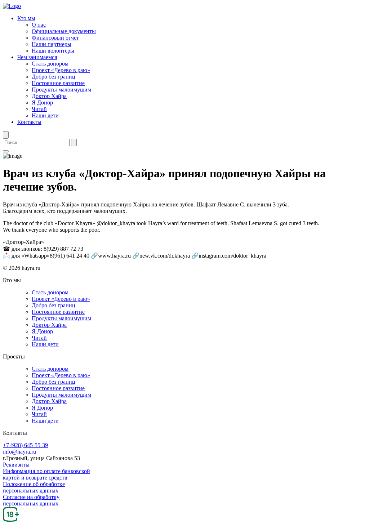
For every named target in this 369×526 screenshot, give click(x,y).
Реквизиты (16, 465)
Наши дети (45, 115)
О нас (39, 25)
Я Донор (42, 102)
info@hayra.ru (19, 452)
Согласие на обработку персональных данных (31, 500)
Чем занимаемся (37, 57)
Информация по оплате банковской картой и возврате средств (46, 474)
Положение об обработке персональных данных (34, 487)
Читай (39, 109)
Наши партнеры (51, 44)
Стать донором (50, 64)
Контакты (29, 122)
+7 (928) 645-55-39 (25, 445)
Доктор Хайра (49, 96)
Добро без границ (53, 76)
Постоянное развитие (58, 83)
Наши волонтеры (53, 51)
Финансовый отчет (55, 38)
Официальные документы (64, 31)
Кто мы (26, 18)
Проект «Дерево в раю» (61, 70)
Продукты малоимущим (61, 89)
